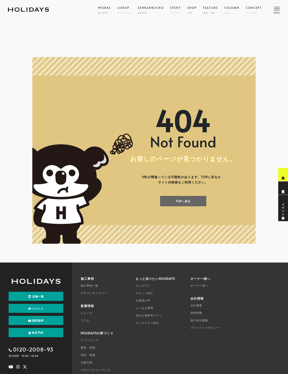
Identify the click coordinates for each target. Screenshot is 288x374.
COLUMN (231, 10)
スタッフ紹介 (144, 293)
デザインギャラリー (94, 293)
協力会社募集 (199, 320)
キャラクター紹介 (147, 323)
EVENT (175, 10)
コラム (85, 320)
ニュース (86, 313)
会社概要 (196, 305)
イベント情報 (283, 208)
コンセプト (143, 285)
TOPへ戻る (183, 201)
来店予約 (283, 174)
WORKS (104, 10)
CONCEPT (254, 10)
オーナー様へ (199, 285)
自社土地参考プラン (149, 315)
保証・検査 (88, 355)
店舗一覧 (37, 296)
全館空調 (86, 362)
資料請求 (37, 320)
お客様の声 (143, 300)
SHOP (192, 10)
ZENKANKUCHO (151, 10)
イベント (37, 308)
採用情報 (196, 313)
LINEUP (124, 10)
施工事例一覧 (89, 285)
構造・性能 (88, 347)
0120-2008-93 (33, 349)
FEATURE (210, 10)
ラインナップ (89, 340)
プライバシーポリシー (205, 328)
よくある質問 (144, 308)
